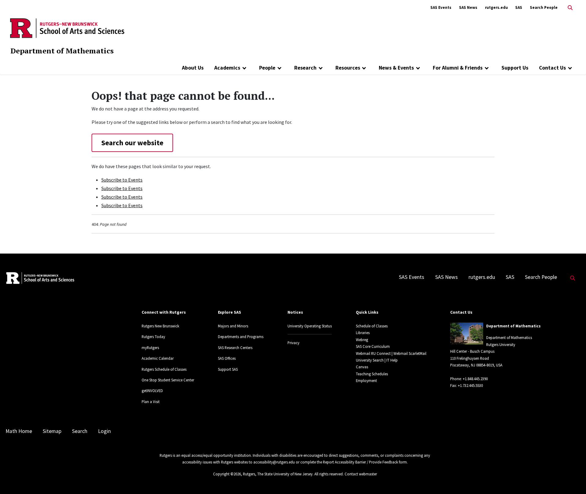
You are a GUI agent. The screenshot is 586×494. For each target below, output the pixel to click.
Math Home (18, 431)
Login (104, 431)
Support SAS (228, 369)
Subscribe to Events (122, 180)
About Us (193, 67)
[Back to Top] (573, 479)
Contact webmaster (361, 473)
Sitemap (52, 431)
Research (305, 67)
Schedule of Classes (372, 325)
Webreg (362, 339)
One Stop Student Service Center (168, 379)
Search (79, 431)
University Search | (370, 360)
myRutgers (150, 347)
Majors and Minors (233, 325)
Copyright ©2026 (227, 473)
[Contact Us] (570, 68)
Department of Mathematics (62, 51)
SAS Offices (227, 358)
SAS (518, 7)
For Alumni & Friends (458, 67)
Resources (347, 67)
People (267, 67)
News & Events (396, 67)
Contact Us (552, 67)
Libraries (363, 332)
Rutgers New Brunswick (160, 325)
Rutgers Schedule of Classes (164, 369)
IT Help (392, 360)
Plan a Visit (151, 401)
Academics (227, 67)
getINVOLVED (152, 390)
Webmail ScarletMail (409, 353)
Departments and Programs (240, 336)
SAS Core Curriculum (373, 346)
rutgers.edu (496, 7)
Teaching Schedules (372, 373)
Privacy (293, 342)
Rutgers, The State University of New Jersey (278, 473)
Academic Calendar (158, 358)
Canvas (362, 366)
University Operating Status (310, 325)
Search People (544, 7)
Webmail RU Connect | (374, 353)
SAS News (468, 7)
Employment (366, 380)
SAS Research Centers (235, 347)
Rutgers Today (153, 336)
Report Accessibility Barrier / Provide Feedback (360, 462)
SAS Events (440, 7)
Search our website (132, 142)
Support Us (514, 67)
